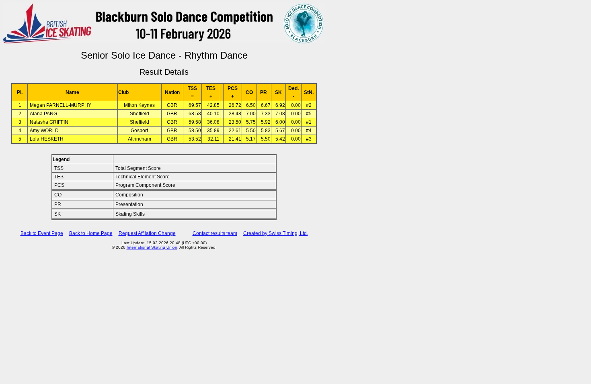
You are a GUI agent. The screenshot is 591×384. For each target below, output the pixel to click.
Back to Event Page (42, 233)
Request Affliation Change (147, 233)
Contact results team (215, 233)
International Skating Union (152, 247)
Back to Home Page (91, 233)
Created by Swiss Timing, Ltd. (275, 233)
